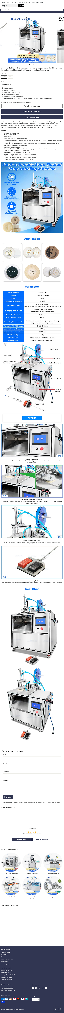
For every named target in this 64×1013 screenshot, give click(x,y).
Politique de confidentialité (27, 802)
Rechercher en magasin (7, 959)
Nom (4, 754)
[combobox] (32, 9)
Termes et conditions (6, 979)
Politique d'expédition (6, 970)
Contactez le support (6, 977)
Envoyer (8, 797)
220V (10, 77)
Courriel (5, 763)
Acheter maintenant (32, 111)
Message (5, 780)
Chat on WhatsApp (32, 117)
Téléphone (6, 771)
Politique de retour (5, 972)
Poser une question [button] (42, 839)
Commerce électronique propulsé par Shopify (12, 1009)
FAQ (2, 956)
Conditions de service (42, 802)
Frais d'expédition (6, 102)
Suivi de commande (6, 968)
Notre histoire (4, 954)
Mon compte (4, 961)
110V (4, 77)
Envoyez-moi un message (13, 751)
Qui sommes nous (5, 952)
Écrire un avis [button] (21, 839)
